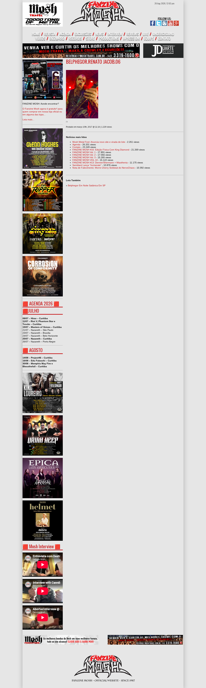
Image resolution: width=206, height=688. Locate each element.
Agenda (76, 144)
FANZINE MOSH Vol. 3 (84, 157)
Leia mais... (42, 111)
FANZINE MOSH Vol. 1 (84, 152)
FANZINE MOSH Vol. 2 (84, 155)
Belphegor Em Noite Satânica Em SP (86, 185)
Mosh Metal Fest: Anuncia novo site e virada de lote (98, 142)
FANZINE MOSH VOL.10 (85, 160)
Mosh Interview (41, 546)
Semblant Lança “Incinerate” (86, 165)
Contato (76, 147)
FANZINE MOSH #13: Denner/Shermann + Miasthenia (100, 162)
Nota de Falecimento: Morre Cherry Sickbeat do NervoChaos (103, 167)
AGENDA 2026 (41, 303)
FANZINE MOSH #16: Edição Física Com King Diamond (100, 149)
